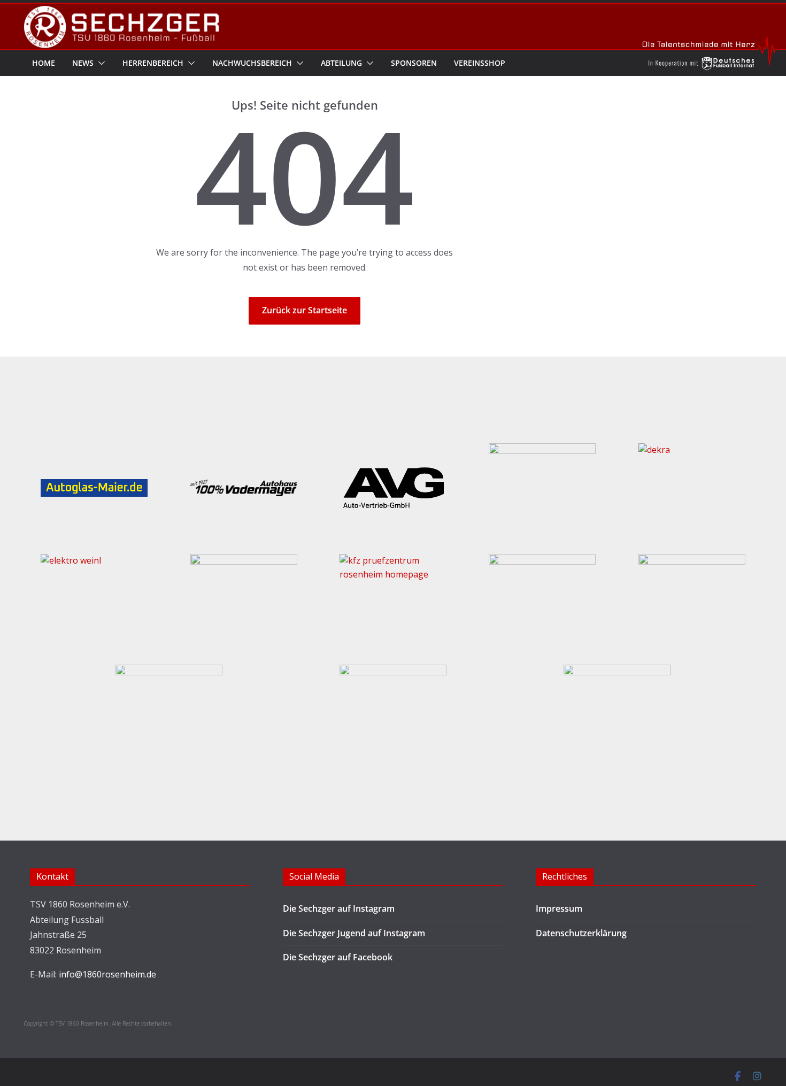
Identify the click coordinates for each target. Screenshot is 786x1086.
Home (43, 63)
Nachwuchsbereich (252, 63)
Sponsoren (414, 63)
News (83, 63)
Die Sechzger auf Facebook (337, 957)
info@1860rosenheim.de (107, 974)
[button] (99, 63)
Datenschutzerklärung (581, 933)
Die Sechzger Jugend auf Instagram (354, 933)
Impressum (559, 908)
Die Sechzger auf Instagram (339, 908)
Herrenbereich (152, 63)
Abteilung (341, 63)
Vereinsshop (479, 63)
